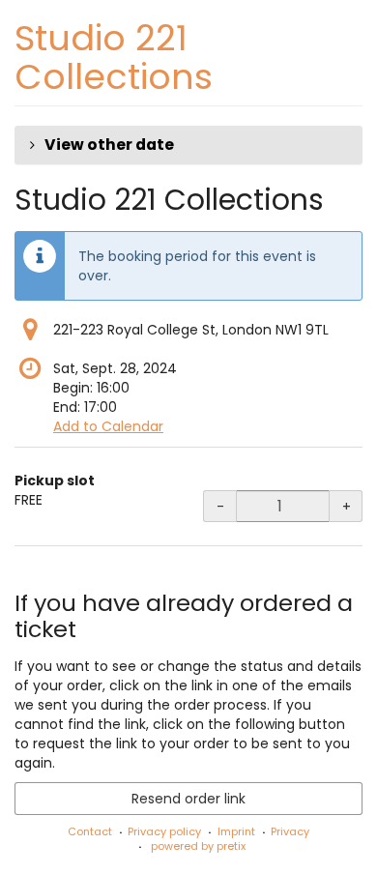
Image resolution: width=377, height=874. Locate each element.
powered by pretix (198, 846)
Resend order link (188, 798)
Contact (90, 831)
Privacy (290, 831)
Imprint (236, 831)
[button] (188, 145)
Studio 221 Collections (113, 58)
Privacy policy (164, 831)
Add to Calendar (108, 426)
